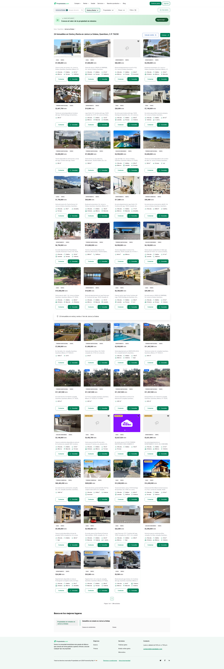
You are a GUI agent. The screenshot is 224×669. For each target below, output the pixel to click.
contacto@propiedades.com (152, 649)
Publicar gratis (155, 3)
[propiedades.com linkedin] (168, 661)
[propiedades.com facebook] (163, 661)
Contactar (61, 79)
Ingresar (166, 3)
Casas (114, 627)
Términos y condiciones (110, 660)
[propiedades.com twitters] (159, 661)
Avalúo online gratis (124, 648)
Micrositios (121, 652)
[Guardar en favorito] (79, 41)
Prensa (95, 648)
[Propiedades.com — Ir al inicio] (61, 3)
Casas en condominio (88, 627)
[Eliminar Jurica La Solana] (67, 10)
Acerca (95, 645)
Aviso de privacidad (124, 660)
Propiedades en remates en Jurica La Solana (66, 623)
